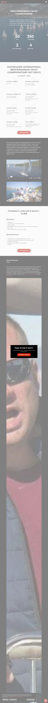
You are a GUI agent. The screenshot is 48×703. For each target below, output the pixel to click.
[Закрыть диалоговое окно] (46, 2)
